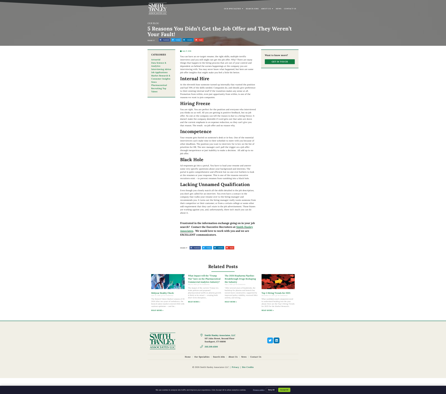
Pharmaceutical (159, 85)
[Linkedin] (276, 340)
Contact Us (290, 9)
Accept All (284, 390)
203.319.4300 (211, 346)
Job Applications (159, 72)
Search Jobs (253, 9)
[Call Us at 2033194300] (201, 346)
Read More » (157, 310)
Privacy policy (258, 390)
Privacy (235, 367)
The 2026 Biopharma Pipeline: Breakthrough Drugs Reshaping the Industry (240, 278)
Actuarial (155, 59)
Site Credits (248, 367)
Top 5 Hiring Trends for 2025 (276, 293)
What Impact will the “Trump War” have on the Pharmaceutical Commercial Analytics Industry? (204, 278)
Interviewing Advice (161, 69)
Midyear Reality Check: (162, 293)
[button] (164, 40)
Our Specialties (234, 9)
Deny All (271, 390)
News (279, 9)
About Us (267, 9)
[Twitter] (270, 340)
